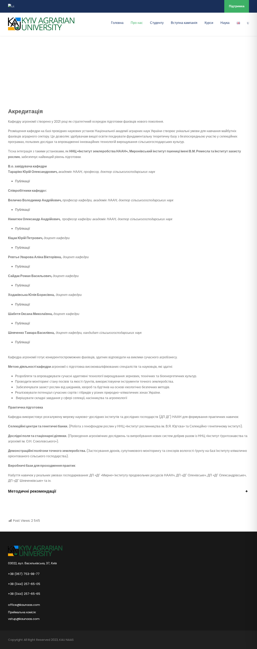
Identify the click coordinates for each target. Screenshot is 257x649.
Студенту (157, 22)
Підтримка (236, 6)
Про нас (137, 22)
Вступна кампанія (184, 22)
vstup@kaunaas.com (24, 619)
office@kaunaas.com (24, 605)
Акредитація (25, 111)
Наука (224, 22)
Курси (209, 22)
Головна (117, 22)
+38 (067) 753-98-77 (24, 574)
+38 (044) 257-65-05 (24, 584)
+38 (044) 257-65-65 (24, 594)
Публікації (22, 181)
